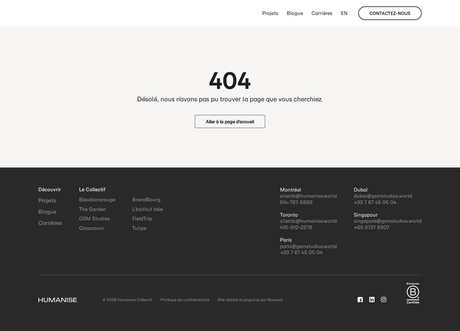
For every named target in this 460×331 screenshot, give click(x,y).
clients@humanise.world (308, 196)
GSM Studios (94, 219)
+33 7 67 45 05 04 (301, 252)
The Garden (92, 209)
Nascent (275, 299)
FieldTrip (142, 219)
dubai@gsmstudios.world (383, 196)
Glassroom (91, 228)
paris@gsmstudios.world (308, 246)
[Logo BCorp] (413, 293)
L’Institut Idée (147, 209)
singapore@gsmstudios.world (388, 221)
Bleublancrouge (97, 200)
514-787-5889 (296, 202)
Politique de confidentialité (185, 299)
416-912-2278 (296, 227)
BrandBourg (146, 200)
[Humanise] (63, 13)
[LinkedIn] (372, 299)
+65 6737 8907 (371, 227)
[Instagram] (383, 299)
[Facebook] (360, 299)
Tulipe (139, 228)
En (344, 13)
